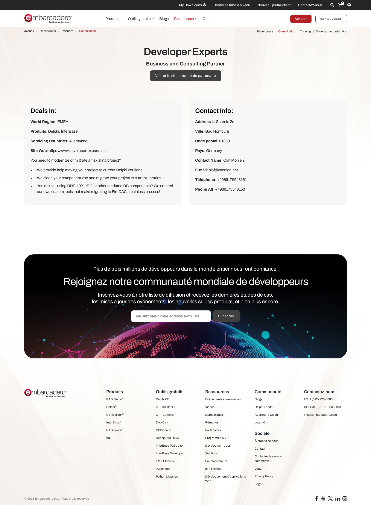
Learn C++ (262, 422)
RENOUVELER (331, 18)
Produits (112, 19)
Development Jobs (218, 445)
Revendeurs (265, 31)
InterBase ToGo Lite (169, 445)
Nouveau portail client (274, 5)
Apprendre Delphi (266, 414)
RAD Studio (115, 399)
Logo (258, 484)
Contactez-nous (310, 5)
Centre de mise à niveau (231, 5)
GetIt (206, 19)
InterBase (113, 422)
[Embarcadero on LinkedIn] (337, 499)
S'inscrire (226, 316)
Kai (108, 438)
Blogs (164, 19)
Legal (258, 468)
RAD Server (115, 430)
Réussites (212, 422)
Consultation (286, 31)
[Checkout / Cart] (340, 5)
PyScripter (163, 468)
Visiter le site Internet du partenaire (185, 75)
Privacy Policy (264, 476)
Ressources (184, 19)
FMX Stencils (165, 461)
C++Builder (115, 414)
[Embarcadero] (48, 19)
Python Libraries (167, 476)
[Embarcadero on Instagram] (344, 499)
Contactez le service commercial (268, 459)
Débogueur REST (167, 438)
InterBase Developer (170, 453)
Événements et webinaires (223, 399)
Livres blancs (214, 414)
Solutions (211, 453)
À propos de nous (266, 441)
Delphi (111, 407)
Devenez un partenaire (331, 31)
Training (305, 31)
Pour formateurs (216, 461)
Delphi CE (162, 399)
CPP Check (163, 430)
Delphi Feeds (263, 407)
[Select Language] (349, 5)
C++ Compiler (165, 414)
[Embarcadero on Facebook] (316, 499)
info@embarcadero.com (320, 414)
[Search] (332, 5)
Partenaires (213, 430)
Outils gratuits (140, 19)
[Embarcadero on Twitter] (330, 498)
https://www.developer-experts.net (78, 151)
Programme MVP (216, 438)
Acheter (301, 18)
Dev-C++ (162, 422)
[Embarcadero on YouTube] (323, 499)
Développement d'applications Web (225, 479)
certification (213, 468)
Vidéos (209, 407)
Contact (260, 448)
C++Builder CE (166, 407)
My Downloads (190, 5)
